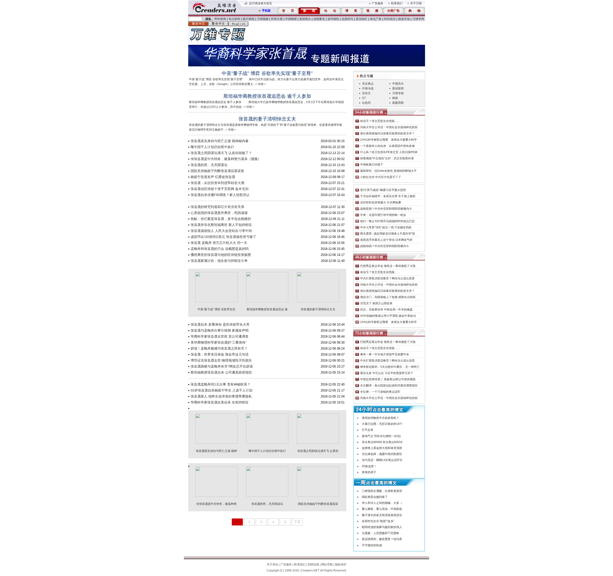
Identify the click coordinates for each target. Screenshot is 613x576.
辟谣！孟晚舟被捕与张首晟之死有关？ (219, 348)
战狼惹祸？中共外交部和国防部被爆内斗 (386, 208)
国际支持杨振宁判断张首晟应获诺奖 (217, 171)
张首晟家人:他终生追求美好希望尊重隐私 (221, 396)
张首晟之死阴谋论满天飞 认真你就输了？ (221, 153)
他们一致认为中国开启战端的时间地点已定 (387, 221)
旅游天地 (404, 19)
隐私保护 (340, 564)
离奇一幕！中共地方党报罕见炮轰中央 (384, 354)
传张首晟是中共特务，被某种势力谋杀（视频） (226, 159)
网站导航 (327, 564)
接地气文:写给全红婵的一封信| (381, 436)
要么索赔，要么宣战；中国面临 (382, 509)
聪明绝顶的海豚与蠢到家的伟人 (382, 527)
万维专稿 (398, 93)
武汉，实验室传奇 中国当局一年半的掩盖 (386, 309)
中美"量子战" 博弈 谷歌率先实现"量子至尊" (267, 73)
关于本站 (272, 564)
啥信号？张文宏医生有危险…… (380, 121)
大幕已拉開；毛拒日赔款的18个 (382, 424)
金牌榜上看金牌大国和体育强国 (382, 448)
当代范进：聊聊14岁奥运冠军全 (382, 460)
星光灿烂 (361, 19)
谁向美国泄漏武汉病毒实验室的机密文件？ (387, 133)
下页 (297, 522)
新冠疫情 (398, 88)
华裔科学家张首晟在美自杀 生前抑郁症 (220, 402)
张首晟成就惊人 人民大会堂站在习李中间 (221, 231)
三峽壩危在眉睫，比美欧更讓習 (382, 491)
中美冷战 (368, 88)
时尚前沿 (390, 19)
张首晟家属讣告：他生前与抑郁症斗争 (219, 261)
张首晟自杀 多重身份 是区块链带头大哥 (220, 324)
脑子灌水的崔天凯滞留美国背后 (382, 515)
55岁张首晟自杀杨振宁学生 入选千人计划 (221, 390)
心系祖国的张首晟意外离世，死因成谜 (219, 213)
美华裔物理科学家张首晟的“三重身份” (219, 342)
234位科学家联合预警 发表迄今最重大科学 (388, 139)
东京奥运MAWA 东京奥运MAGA (382, 442)
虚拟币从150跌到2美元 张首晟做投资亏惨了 (223, 237)
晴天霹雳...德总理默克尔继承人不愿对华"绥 (387, 233)
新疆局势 (398, 102)
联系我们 (397, 3)
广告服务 (377, 3)
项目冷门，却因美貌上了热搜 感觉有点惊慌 (387, 297)
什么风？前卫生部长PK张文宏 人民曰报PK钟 (388, 152)
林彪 (395, 98)
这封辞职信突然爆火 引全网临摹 (380, 202)
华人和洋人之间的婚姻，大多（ (382, 503)
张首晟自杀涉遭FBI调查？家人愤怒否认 (220, 195)
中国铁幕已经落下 (371, 164)
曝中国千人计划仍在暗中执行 (212, 147)
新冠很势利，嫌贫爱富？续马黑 (382, 539)
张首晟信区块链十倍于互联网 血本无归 (220, 189)
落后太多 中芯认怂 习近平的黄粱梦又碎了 (386, 373)
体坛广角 (375, 19)
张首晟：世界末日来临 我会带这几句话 (220, 354)
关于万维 (416, 3)
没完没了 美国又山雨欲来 (376, 303)
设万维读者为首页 (260, 3)
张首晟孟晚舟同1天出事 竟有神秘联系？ (220, 384)
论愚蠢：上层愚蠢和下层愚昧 (380, 533)
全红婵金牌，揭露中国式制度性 (382, 454)
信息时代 (347, 19)
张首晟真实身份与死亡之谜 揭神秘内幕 (220, 141)
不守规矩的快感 (372, 545)
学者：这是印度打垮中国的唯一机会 (383, 215)
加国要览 (319, 19)
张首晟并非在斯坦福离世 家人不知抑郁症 (221, 225)
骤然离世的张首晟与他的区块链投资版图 (221, 255)
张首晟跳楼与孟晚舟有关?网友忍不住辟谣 (222, 366)
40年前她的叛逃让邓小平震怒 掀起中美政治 (388, 315)
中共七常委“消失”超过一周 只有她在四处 (386, 227)
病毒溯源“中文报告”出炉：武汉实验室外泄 (387, 158)
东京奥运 (368, 83)
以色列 (366, 102)
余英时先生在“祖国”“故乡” (378, 521)
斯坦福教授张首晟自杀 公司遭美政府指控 (221, 372)
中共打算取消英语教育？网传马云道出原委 (387, 278)
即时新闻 (220, 19)
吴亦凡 (366, 93)
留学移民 (333, 19)
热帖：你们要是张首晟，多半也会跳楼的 (221, 219)
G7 (364, 98)
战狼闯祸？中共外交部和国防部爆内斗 (384, 246)
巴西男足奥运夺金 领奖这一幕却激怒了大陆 (387, 266)
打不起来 (367, 430)
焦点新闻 (234, 19)
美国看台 (305, 19)
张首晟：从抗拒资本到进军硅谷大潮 (217, 183)
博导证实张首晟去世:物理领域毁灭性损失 (221, 360)
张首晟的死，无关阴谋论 (209, 165)
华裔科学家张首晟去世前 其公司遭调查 (220, 336)
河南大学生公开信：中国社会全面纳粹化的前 (389, 127)
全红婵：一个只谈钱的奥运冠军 (380, 391)
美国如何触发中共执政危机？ (380, 418)
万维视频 (262, 19)
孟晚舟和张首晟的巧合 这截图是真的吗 (220, 249)
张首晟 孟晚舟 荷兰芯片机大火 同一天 (219, 243)
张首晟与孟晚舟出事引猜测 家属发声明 (220, 330)
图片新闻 (248, 19)
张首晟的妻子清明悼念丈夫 (267, 118)
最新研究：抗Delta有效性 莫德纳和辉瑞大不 (388, 171)
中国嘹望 (291, 19)
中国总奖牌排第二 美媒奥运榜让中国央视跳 (387, 379)
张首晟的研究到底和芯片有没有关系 (217, 207)
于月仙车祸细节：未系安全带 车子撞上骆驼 (387, 196)
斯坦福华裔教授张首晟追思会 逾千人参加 (267, 96)
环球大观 (277, 19)
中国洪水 (398, 83)
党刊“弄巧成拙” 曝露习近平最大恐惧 (383, 190)
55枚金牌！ (369, 466)
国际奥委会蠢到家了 (375, 497)
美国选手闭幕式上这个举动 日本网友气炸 (386, 240)
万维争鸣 (418, 19)
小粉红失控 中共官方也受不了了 (380, 177)
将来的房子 (369, 472)
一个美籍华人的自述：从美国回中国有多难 (387, 146)
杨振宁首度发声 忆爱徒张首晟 (213, 177)
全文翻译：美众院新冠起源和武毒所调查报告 (389, 385)
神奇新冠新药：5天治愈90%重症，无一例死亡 (390, 367)
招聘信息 (313, 564)
